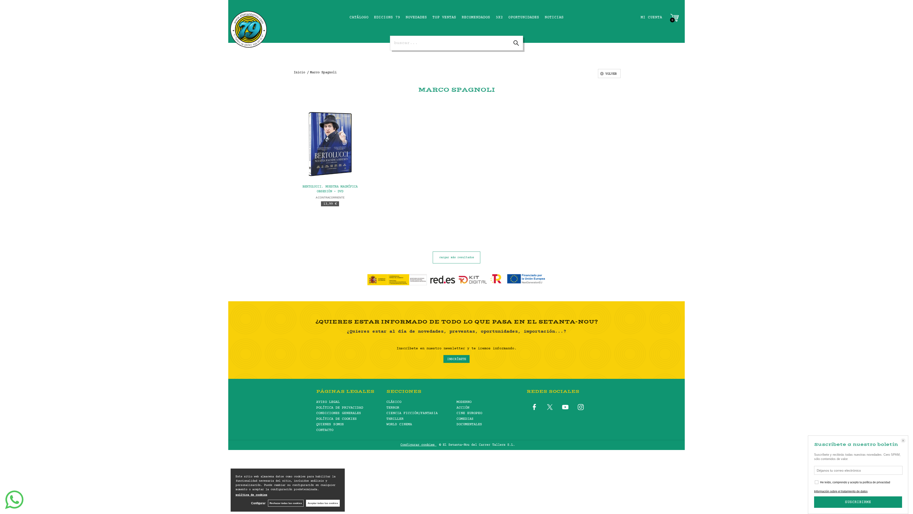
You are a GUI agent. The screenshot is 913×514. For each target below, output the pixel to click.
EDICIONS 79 (387, 17)
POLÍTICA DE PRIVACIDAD (339, 408)
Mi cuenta (651, 17)
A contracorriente (330, 197)
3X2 (499, 17)
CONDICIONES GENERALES (338, 413)
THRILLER (394, 419)
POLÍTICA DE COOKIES (336, 419)
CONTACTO (324, 430)
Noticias (554, 17)
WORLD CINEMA (399, 424)
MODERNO (463, 402)
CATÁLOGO (359, 17)
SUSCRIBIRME (858, 502)
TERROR (392, 408)
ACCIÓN (462, 408)
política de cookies (251, 495)
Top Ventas (444, 17)
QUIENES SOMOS (330, 424)
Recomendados (476, 17)
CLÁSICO (393, 402)
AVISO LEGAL (328, 402)
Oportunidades (523, 17)
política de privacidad (876, 482)
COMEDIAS (465, 419)
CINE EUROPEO (469, 413)
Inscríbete (456, 359)
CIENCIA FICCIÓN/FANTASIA (412, 413)
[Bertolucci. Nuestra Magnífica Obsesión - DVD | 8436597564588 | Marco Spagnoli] (330, 144)
